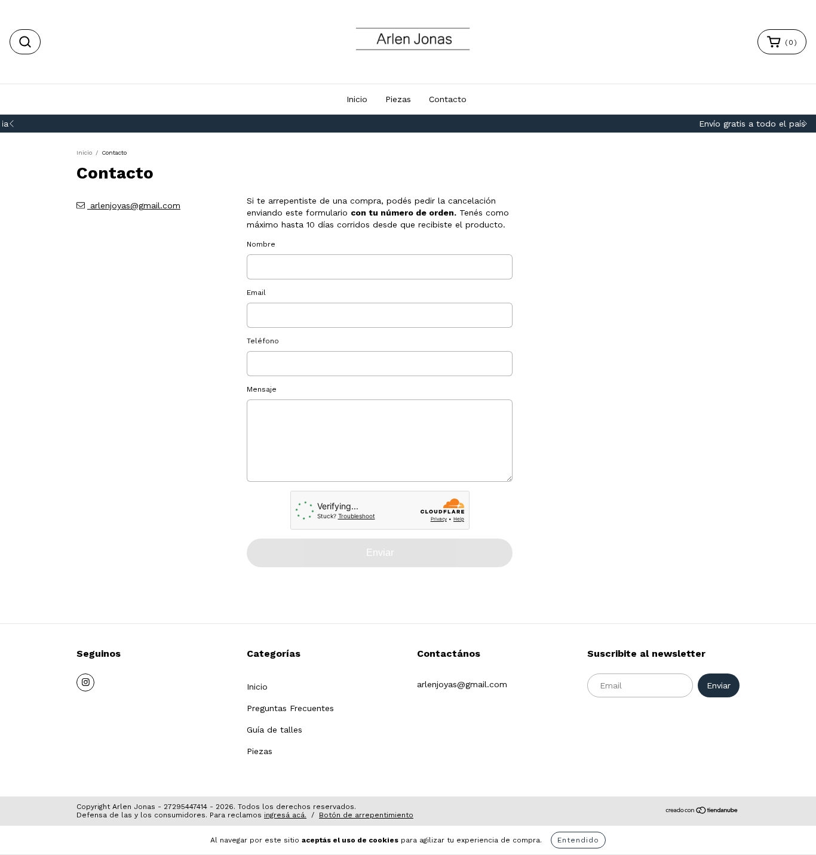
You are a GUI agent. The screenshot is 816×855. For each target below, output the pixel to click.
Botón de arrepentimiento (366, 815)
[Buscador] (25, 41)
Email (256, 292)
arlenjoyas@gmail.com (135, 205)
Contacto (448, 99)
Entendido (578, 840)
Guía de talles (274, 729)
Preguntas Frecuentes (290, 708)
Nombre (261, 244)
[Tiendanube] (702, 811)
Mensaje (262, 389)
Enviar (380, 553)
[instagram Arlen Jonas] (85, 682)
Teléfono (263, 341)
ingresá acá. (285, 815)
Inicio (356, 99)
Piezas (398, 99)
